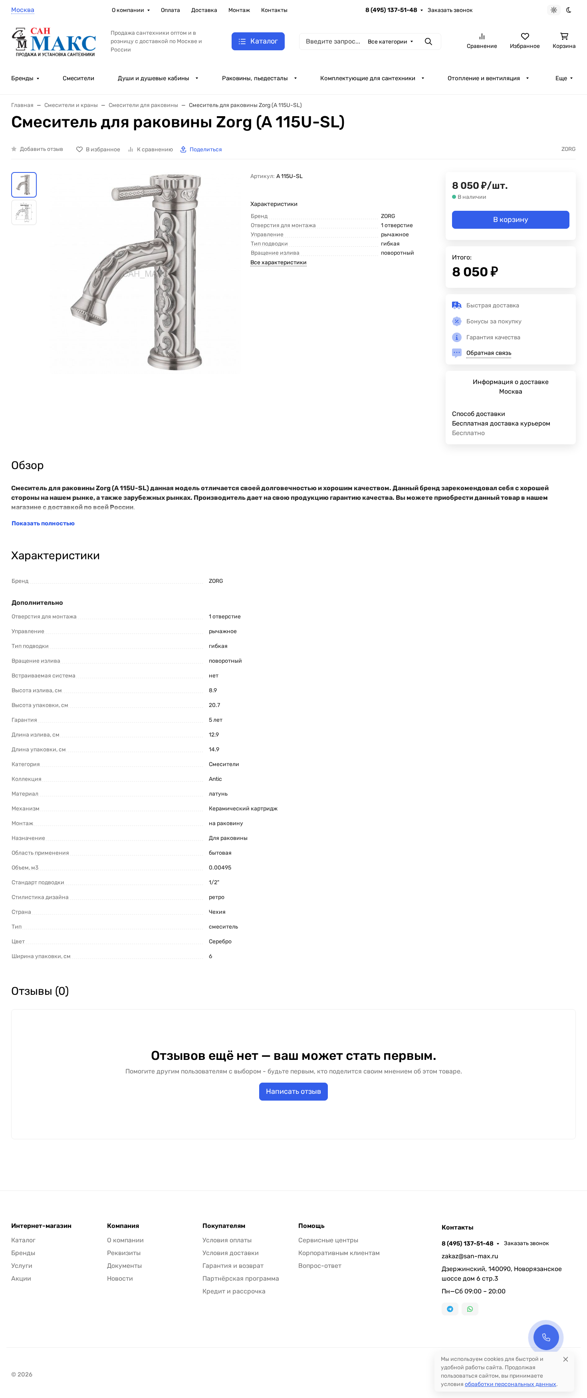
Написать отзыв (293, 1091)
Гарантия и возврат (233, 1265)
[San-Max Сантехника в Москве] (54, 41)
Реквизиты (124, 1253)
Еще (561, 78)
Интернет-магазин (41, 1226)
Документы (124, 1265)
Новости (120, 1278)
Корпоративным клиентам (339, 1253)
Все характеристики (278, 262)
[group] (145, 287)
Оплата (170, 10)
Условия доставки (230, 1253)
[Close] (565, 1359)
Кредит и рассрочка (234, 1291)
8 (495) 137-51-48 (391, 10)
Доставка (204, 10)
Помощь (311, 1226)
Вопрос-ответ (319, 1265)
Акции (21, 1278)
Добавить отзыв (41, 149)
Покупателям (223, 1226)
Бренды (22, 78)
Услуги (21, 1265)
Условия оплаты (227, 1240)
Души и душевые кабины (153, 78)
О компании (128, 10)
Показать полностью (43, 523)
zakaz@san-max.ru (470, 1256)
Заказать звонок (450, 10)
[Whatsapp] (470, 1309)
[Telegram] (450, 1309)
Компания (123, 1226)
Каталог (23, 1240)
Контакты (274, 10)
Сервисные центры (328, 1240)
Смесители (78, 78)
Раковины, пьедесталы (255, 78)
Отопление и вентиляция (484, 78)
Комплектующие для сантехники (367, 78)
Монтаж (239, 10)
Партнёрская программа (240, 1278)
